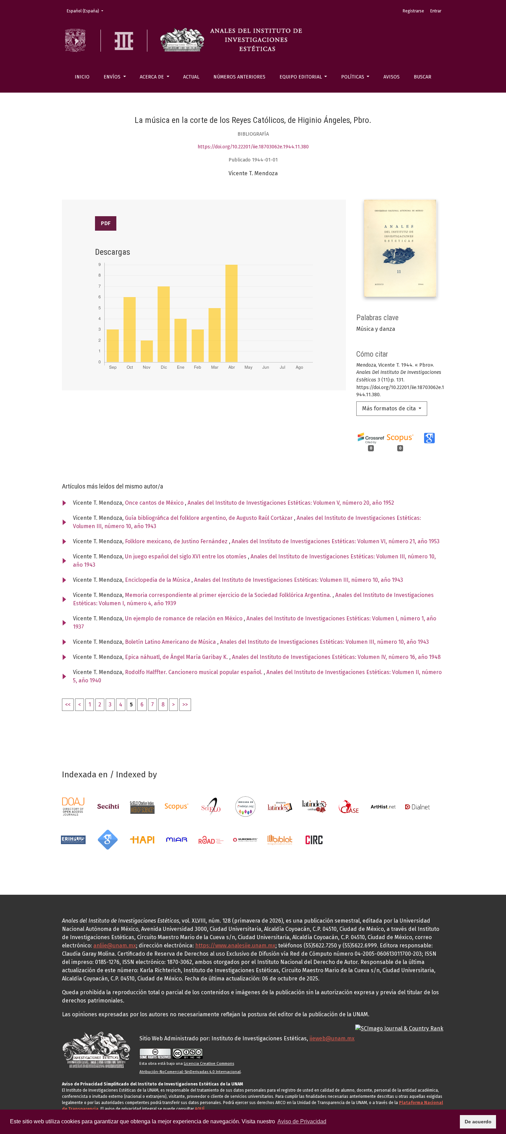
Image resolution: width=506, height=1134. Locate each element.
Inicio (82, 77)
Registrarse (413, 11)
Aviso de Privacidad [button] (301, 1121)
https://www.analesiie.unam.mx (235, 945)
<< (68, 704)
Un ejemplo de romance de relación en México (184, 618)
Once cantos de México (155, 503)
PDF (105, 223)
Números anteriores (239, 77)
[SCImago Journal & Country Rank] (399, 1028)
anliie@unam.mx (114, 945)
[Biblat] (279, 839)
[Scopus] (176, 806)
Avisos (391, 77)
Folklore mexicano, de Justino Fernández (177, 541)
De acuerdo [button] (478, 1121)
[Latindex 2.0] (314, 806)
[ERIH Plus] (73, 839)
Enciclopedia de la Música (158, 580)
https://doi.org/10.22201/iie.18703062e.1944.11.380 (253, 147)
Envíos (113, 77)
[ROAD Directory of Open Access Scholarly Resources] (211, 839)
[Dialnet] (417, 806)
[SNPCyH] (107, 806)
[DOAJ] (73, 806)
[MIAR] (176, 839)
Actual (191, 77)
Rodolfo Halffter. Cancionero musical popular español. (194, 672)
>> (185, 704)
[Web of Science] (142, 806)
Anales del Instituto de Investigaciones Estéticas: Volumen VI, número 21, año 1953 (336, 541)
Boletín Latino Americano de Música (171, 642)
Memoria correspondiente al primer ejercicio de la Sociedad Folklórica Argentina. (229, 595)
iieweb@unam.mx (332, 1038)
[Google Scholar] (107, 839)
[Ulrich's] (245, 839)
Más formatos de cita (389, 408)
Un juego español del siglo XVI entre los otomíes (186, 556)
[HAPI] (142, 839)
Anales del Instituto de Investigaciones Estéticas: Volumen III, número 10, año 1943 (298, 580)
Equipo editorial (301, 77)
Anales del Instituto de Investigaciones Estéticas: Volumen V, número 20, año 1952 (291, 503)
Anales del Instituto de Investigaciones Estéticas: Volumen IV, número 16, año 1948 (336, 657)
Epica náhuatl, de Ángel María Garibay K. (177, 657)
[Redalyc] (245, 806)
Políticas (353, 77)
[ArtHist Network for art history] (383, 806)
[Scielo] (211, 806)
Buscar (422, 77)
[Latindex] (279, 806)
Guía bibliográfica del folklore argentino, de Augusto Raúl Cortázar (209, 518)
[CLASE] (348, 806)
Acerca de (152, 77)
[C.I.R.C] (314, 839)
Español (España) (87, 10)
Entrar (435, 11)
